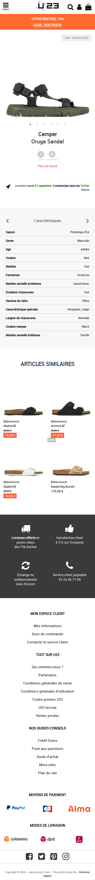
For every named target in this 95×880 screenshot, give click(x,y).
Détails (85, 189)
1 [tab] (30, 124)
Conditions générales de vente (47, 683)
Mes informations (48, 625)
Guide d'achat (47, 756)
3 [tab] (44, 124)
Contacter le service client (47, 642)
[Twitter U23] (41, 858)
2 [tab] (37, 124)
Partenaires (47, 675)
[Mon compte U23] (79, 6)
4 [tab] (51, 124)
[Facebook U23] (29, 858)
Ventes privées (47, 715)
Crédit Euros (47, 740)
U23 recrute (47, 707)
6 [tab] (64, 124)
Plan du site (47, 772)
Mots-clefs (47, 764)
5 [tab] (58, 124)
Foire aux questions (47, 748)
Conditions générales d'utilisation (47, 691)
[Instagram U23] (66, 858)
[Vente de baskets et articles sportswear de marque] (47, 6)
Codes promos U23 (48, 699)
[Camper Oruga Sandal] (47, 79)
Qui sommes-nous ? (47, 666)
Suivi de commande (47, 634)
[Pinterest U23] (53, 858)
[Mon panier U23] (88, 6)
